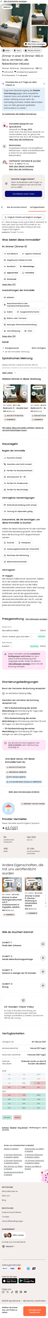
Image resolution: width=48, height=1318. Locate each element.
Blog (4, 1200)
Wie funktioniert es (10, 1191)
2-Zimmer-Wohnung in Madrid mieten (13, 1155)
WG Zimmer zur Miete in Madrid (13, 1167)
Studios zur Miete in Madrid (33, 1167)
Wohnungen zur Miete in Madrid (34, 1150)
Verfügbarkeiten (37, 207)
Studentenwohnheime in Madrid (13, 1173)
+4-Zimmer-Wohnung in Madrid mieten (34, 1161)
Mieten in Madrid (11, 1149)
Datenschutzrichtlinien (11, 1212)
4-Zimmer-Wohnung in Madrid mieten (13, 1161)
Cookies (5, 1217)
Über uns (6, 1195)
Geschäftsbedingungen (12, 1221)
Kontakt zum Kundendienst (13, 1242)
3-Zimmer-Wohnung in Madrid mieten (34, 1155)
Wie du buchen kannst (17, 207)
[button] (35, 44)
